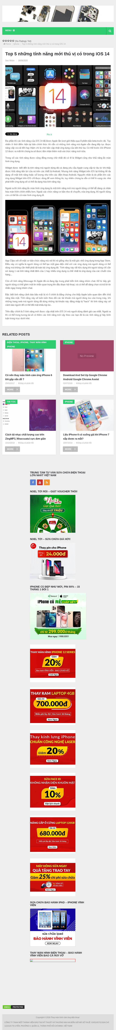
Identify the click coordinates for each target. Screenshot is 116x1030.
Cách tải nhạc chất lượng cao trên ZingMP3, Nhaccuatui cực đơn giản (25, 436)
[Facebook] (33, 482)
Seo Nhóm (9, 60)
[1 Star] (3, 40)
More (10, 389)
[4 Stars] (11, 40)
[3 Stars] (8, 40)
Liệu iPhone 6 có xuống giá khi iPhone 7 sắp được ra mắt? (86, 436)
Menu (8, 30)
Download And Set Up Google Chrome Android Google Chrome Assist (85, 377)
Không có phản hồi (26, 383)
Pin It (49, 134)
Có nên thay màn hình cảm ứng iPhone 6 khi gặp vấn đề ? (28, 377)
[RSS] (47, 482)
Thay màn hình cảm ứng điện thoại (65, 1017)
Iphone (16, 44)
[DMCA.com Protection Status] (13, 1008)
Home (8, 44)
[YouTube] (40, 482)
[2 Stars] (6, 40)
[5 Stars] (13, 40)
